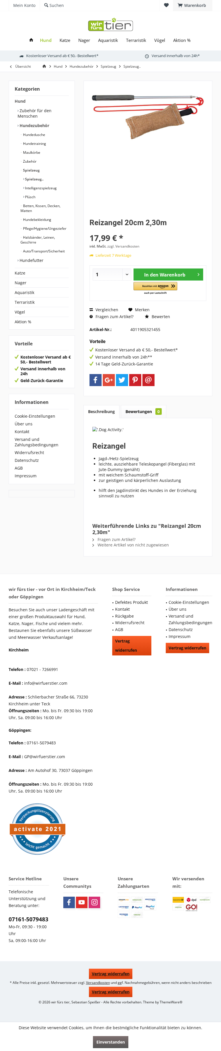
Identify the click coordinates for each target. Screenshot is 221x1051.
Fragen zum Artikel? (114, 316)
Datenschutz (27, 460)
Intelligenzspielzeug (40, 188)
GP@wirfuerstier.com (44, 756)
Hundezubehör (33, 125)
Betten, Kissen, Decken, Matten (40, 208)
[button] (155, 288)
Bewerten (160, 316)
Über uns (24, 424)
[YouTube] (81, 902)
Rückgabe (124, 616)
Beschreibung (101, 411)
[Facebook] (95, 380)
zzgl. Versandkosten (123, 246)
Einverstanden (110, 1042)
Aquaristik (24, 292)
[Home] (31, 40)
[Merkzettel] (166, 5)
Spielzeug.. (33, 179)
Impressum (26, 475)
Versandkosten (98, 982)
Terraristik (25, 302)
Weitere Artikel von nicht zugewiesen (132, 545)
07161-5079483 (28, 919)
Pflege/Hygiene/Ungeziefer (44, 228)
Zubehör (29, 161)
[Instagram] (94, 902)
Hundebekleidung (36, 219)
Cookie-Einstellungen (35, 416)
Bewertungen (142, 411)
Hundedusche (33, 134)
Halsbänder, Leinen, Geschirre (37, 240)
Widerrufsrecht (29, 452)
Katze (20, 273)
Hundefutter (30, 260)
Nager (20, 282)
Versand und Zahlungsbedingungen (36, 442)
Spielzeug (31, 170)
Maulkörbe (31, 152)
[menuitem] (192, 5)
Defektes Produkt (131, 602)
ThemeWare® (171, 1002)
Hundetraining (34, 143)
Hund (20, 101)
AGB (19, 468)
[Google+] (109, 380)
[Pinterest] (135, 380)
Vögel (20, 312)
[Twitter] (122, 380)
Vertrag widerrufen (126, 645)
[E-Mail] (148, 380)
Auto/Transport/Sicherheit (43, 251)
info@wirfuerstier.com (45, 683)
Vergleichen (106, 309)
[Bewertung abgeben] (147, 230)
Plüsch (29, 196)
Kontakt (22, 431)
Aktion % (23, 321)
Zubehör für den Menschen (35, 113)
